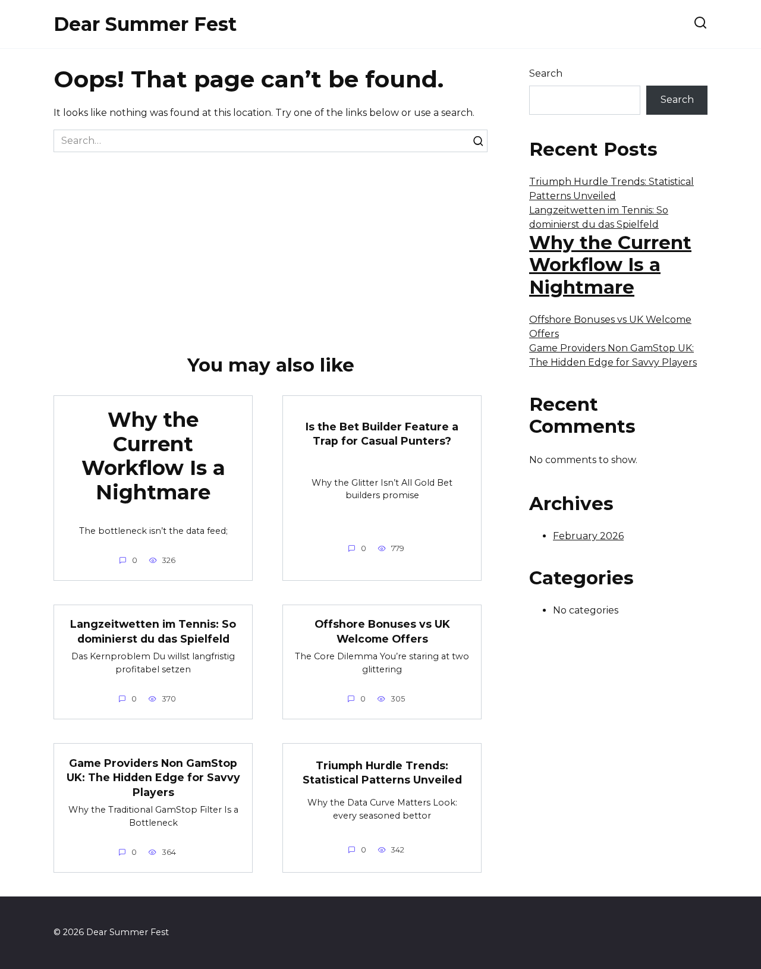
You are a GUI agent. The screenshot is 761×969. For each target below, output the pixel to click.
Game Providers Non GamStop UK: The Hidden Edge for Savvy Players (153, 777)
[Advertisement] (271, 241)
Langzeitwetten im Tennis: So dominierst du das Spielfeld (153, 631)
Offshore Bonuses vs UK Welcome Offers (382, 631)
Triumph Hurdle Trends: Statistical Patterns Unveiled (382, 772)
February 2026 (588, 536)
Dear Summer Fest (145, 24)
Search (545, 73)
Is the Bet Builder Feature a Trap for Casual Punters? (382, 434)
